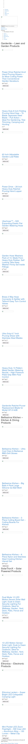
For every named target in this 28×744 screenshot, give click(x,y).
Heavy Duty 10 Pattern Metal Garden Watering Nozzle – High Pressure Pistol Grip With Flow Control (13, 372)
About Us (7, 13)
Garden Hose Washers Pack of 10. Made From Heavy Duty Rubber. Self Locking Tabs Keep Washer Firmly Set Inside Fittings (13, 261)
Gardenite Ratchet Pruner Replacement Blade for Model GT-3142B (13, 407)
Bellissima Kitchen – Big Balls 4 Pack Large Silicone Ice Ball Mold (13, 485)
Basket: (4, 29)
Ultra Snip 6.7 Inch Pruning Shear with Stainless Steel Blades (12, 335)
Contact (6, 9)
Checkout (7, 10)
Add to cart (5, 85)
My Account (6, 36)
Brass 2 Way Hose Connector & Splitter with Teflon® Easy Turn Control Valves (14, 300)
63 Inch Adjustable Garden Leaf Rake (10, 155)
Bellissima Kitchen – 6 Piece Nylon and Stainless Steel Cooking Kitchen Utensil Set (14, 558)
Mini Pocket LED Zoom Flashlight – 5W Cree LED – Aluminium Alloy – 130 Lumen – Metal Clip (14, 730)
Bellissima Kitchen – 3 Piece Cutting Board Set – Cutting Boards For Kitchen (14, 521)
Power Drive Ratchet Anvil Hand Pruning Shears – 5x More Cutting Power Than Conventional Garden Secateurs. (14, 76)
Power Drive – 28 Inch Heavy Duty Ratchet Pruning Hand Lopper (12, 188)
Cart (6, 12)
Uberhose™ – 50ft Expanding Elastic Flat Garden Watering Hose (12, 223)
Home (6, 15)
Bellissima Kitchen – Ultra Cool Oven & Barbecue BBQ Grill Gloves (13, 451)
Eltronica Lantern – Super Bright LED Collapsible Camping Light (13, 694)
